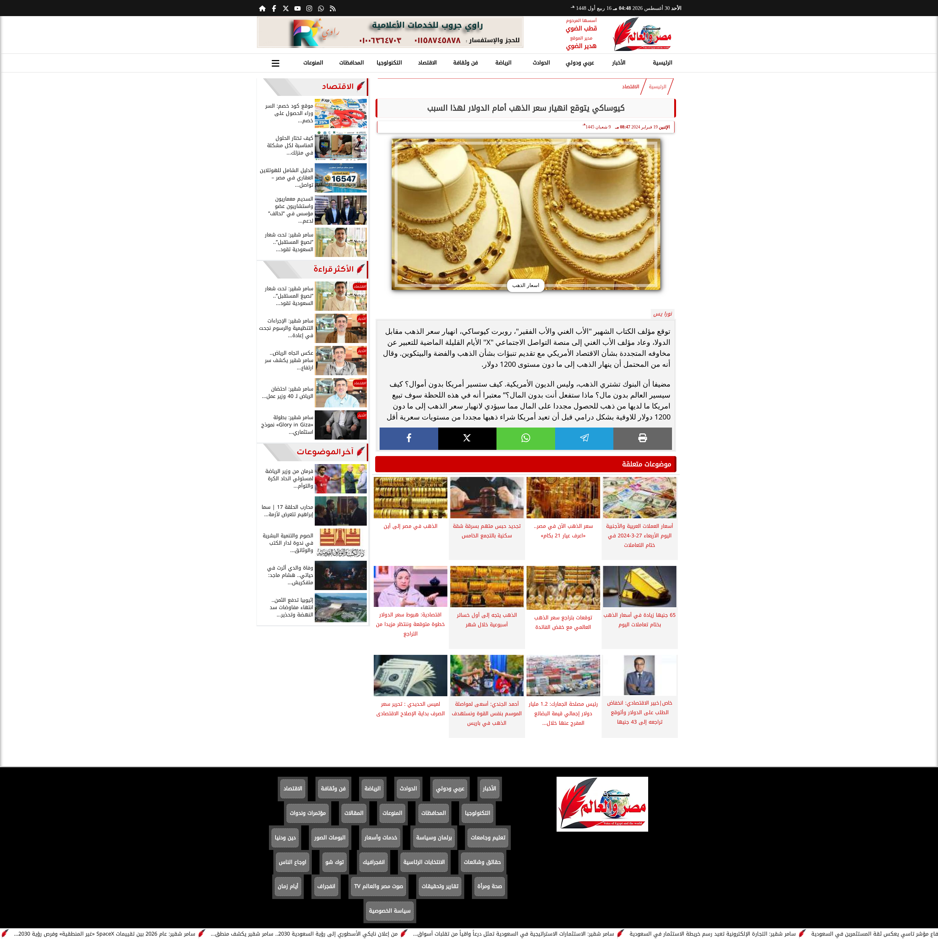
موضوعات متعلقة (646, 464)
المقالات (353, 813)
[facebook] (409, 439)
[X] (467, 439)
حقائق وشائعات (482, 862)
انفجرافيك (374, 862)
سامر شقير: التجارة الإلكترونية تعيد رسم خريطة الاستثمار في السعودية (757, 934)
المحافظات (351, 63)
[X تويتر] (286, 8)
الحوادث (541, 63)
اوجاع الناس (292, 862)
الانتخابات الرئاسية (424, 862)
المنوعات (313, 63)
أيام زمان (288, 886)
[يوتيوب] (297, 8)
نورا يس (662, 314)
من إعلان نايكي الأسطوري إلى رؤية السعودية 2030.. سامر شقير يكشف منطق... (348, 934)
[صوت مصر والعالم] (642, 34)
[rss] (333, 8)
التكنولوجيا (389, 63)
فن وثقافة (465, 63)
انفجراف (326, 886)
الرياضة (503, 63)
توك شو (334, 862)
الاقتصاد (427, 63)
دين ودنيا (285, 838)
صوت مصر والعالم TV (378, 886)
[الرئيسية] (262, 8)
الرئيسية (662, 63)
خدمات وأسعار (381, 838)
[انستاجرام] (309, 8)
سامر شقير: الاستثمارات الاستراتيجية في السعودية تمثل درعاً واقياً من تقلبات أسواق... (557, 934)
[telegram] (584, 439)
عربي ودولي (580, 63)
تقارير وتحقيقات (440, 886)
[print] (642, 439)
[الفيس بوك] (274, 8)
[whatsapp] (525, 439)
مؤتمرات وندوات (308, 813)
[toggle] (275, 62)
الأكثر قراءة (334, 269)
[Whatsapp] (321, 8)
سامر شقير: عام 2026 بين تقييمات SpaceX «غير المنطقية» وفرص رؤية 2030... (149, 934)
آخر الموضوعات (325, 452)
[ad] (390, 32)
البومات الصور (330, 838)
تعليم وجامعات (488, 838)
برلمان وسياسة (434, 838)
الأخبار (618, 63)
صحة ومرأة (489, 886)
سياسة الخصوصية (390, 911)
